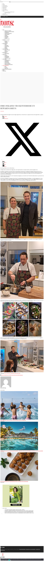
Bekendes (5, 7)
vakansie (2, 375)
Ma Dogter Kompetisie (9, 11)
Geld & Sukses (7, 63)
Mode (4, 4)
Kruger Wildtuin (9, 375)
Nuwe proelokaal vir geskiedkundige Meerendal (12, 373)
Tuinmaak (7, 57)
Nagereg (6, 36)
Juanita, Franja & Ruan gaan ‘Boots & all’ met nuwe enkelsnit (19, 510)
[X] (1, 547)
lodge (5, 375)
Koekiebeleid (2, 550)
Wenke (6, 41)
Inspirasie (7, 61)
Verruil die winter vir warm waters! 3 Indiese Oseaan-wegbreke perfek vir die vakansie (21, 450)
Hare (6, 44)
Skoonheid (5, 5)
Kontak (4, 70)
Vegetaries (7, 34)
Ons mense (7, 53)
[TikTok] (0, 547)
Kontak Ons (5, 14)
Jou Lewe (5, 9)
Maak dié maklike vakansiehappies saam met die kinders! (14, 481)
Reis (5, 66)
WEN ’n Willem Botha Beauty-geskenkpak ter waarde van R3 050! (19, 512)
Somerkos (7, 32)
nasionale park (14, 375)
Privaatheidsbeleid (22, 549)
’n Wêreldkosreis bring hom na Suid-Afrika (15, 509)
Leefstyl (4, 8)
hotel (18, 375)
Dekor (6, 55)
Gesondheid (5, 6)
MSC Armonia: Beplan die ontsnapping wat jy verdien (13, 420)
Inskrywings (7, 12)
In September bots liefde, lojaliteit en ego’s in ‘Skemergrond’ (19, 511)
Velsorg (6, 45)
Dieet (6, 50)
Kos (3, 3)
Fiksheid (6, 51)
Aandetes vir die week (9, 31)
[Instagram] (3, 547)
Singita (20, 375)
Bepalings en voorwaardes (30, 549)
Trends (6, 42)
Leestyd (4, 13)
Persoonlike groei (9, 64)
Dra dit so (7, 40)
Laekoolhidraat (8, 33)
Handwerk (7, 56)
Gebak (6, 35)
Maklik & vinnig (8, 30)
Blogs (6, 67)
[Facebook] (2, 547)
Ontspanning (6, 65)
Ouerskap (7, 60)
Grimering (7, 46)
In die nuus (7, 62)
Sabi (22, 375)
